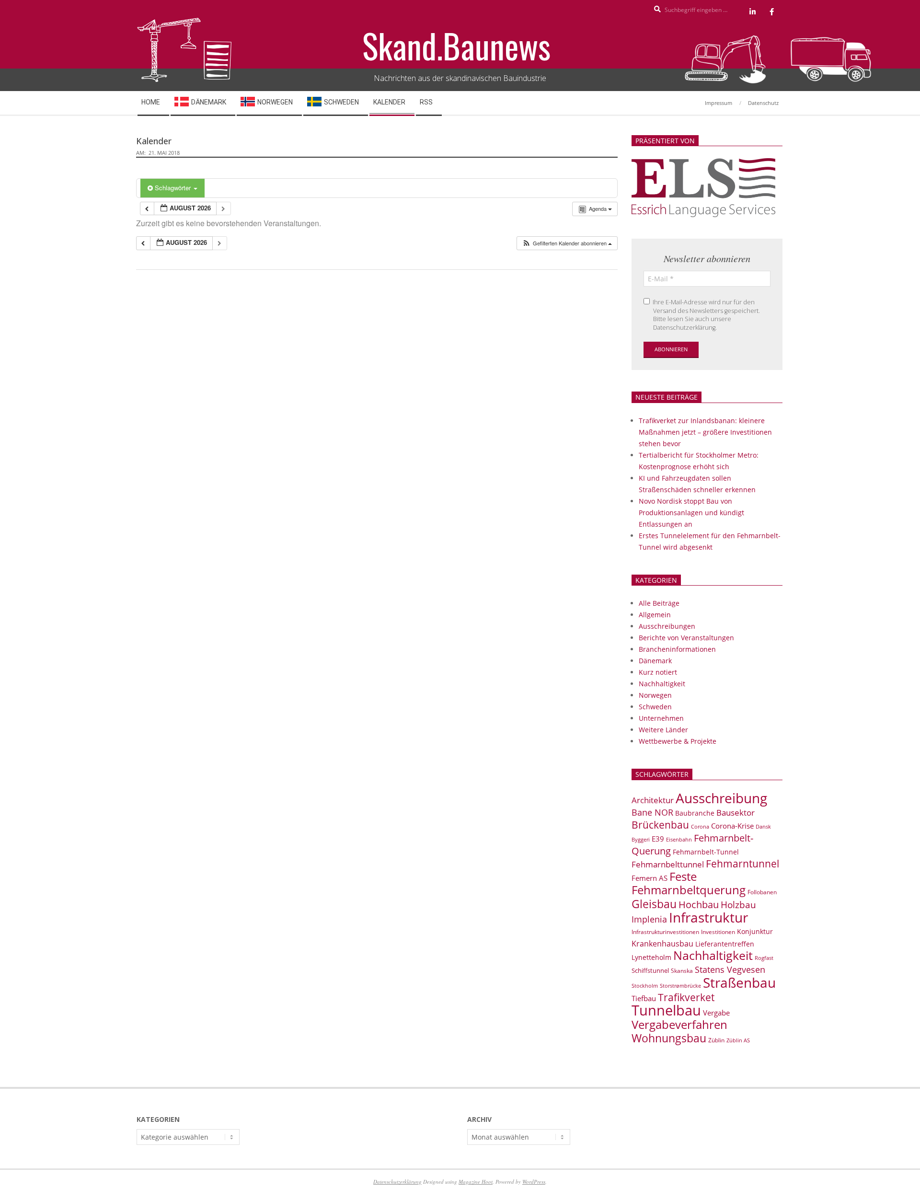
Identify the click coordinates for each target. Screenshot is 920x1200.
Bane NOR (652, 812)
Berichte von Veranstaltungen (686, 637)
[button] (567, 243)
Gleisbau (654, 904)
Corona (700, 826)
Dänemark (655, 660)
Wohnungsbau (669, 1038)
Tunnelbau (666, 1010)
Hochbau (698, 904)
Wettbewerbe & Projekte (677, 741)
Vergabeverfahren (679, 1024)
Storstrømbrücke (680, 985)
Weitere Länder (663, 729)
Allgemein (655, 614)
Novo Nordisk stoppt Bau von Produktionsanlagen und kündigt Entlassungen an (691, 512)
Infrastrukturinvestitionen (665, 932)
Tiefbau (644, 998)
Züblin (716, 1040)
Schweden (655, 706)
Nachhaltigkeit (662, 683)
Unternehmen (661, 718)
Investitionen (718, 932)
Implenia (649, 919)
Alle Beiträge (659, 603)
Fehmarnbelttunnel (668, 864)
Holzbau (738, 905)
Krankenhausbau (662, 943)
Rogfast (764, 957)
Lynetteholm (651, 957)
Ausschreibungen (667, 626)
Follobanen (762, 892)
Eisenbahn (679, 839)
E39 (658, 838)
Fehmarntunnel (742, 863)
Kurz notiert (658, 672)
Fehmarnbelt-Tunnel (706, 851)
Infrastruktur (708, 917)
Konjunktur (755, 931)
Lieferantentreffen (724, 943)
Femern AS (649, 878)
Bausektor (735, 812)
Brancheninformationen (677, 649)
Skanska (682, 971)
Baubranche (694, 813)
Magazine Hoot (476, 1181)
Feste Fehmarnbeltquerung (689, 883)
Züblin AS (738, 1040)
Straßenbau (739, 982)
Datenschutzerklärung (397, 1181)
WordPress (533, 1181)
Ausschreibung (721, 798)
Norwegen (655, 695)
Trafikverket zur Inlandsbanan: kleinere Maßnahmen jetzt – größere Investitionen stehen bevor (705, 432)
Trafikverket (686, 997)
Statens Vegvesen (730, 969)
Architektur (653, 800)
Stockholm (645, 985)
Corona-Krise (732, 826)
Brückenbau (660, 824)
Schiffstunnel (650, 970)
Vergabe (716, 1012)
